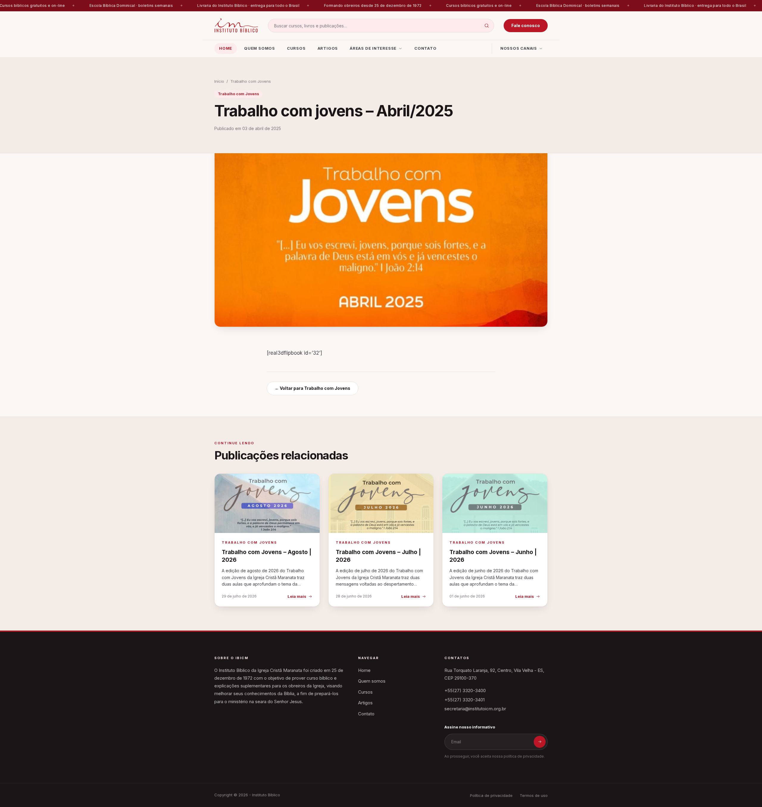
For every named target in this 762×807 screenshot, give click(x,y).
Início (219, 81)
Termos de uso (534, 795)
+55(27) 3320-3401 (464, 700)
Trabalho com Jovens (250, 81)
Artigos (328, 48)
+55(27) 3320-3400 (465, 690)
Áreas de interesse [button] (373, 48)
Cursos (296, 48)
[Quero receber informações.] (540, 742)
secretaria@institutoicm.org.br (475, 708)
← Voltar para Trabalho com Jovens (312, 388)
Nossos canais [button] (518, 48)
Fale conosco (525, 25)
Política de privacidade (491, 795)
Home (225, 48)
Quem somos (259, 48)
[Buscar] (486, 25)
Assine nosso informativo (469, 727)
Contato (425, 48)
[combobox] (381, 25)
